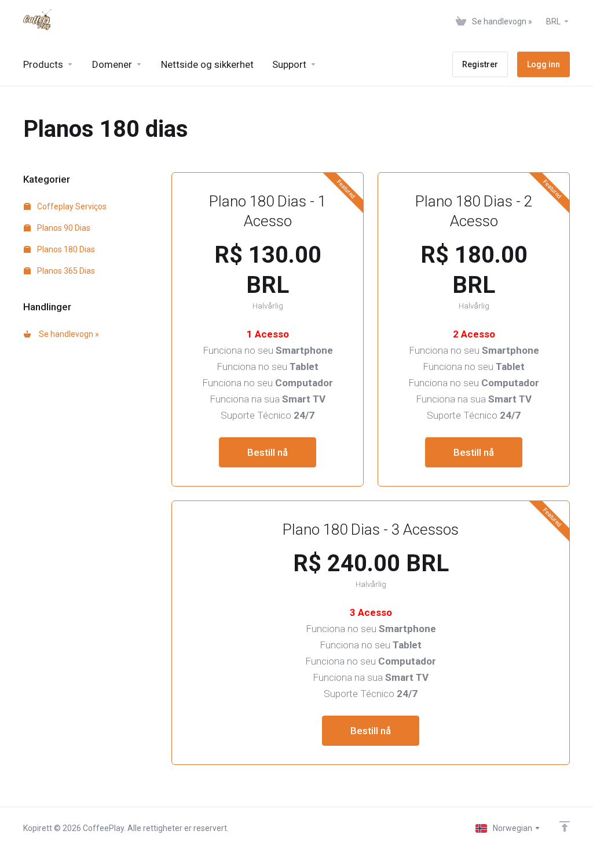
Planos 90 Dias (62, 228)
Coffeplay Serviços (71, 206)
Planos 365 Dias (65, 270)
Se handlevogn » (67, 334)
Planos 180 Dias (65, 249)
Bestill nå (267, 452)
